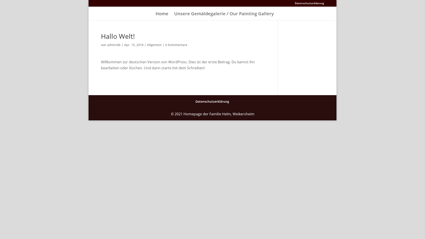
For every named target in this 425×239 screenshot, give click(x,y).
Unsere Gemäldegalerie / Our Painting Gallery (224, 14)
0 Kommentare (176, 45)
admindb (114, 45)
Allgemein (154, 45)
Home (162, 14)
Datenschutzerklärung (309, 3)
